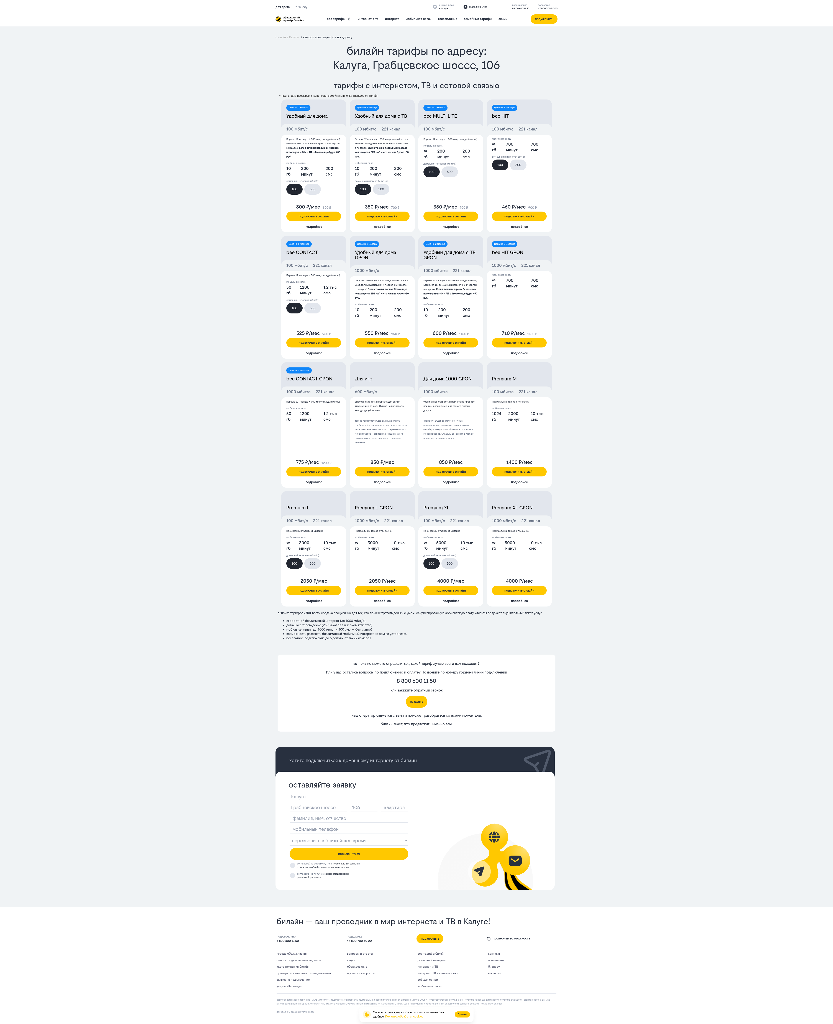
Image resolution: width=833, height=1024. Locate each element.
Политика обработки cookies (404, 1016)
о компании (496, 960)
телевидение (447, 19)
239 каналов (332, 625)
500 (312, 189)
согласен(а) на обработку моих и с (328, 865)
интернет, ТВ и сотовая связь (438, 973)
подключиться (349, 854)
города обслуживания (292, 953)
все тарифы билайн (431, 953)
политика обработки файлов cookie (520, 999)
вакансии (494, 973)
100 (294, 189)
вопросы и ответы (360, 953)
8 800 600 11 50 (520, 8)
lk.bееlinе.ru (387, 1003)
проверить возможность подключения (304, 973)
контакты (494, 953)
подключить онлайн (314, 216)
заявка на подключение (293, 979)
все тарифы (336, 19)
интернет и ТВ (428, 966)
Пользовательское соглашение (445, 999)
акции (503, 19)
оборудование (357, 966)
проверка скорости (361, 973)
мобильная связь (418, 19)
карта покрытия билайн (293, 966)
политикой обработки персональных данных (324, 867)
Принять (462, 1014)
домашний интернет (432, 960)
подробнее (313, 226)
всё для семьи (428, 979)
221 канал (391, 129)
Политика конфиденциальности (481, 999)
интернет (392, 19)
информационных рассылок (440, 1003)
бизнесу (494, 966)
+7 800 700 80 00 (548, 8)
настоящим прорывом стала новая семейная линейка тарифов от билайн (330, 95)
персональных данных (345, 863)
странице (496, 1003)
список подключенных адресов (299, 960)
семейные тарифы (478, 19)
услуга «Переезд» (289, 986)
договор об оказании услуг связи (295, 1012)
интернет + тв (368, 19)
